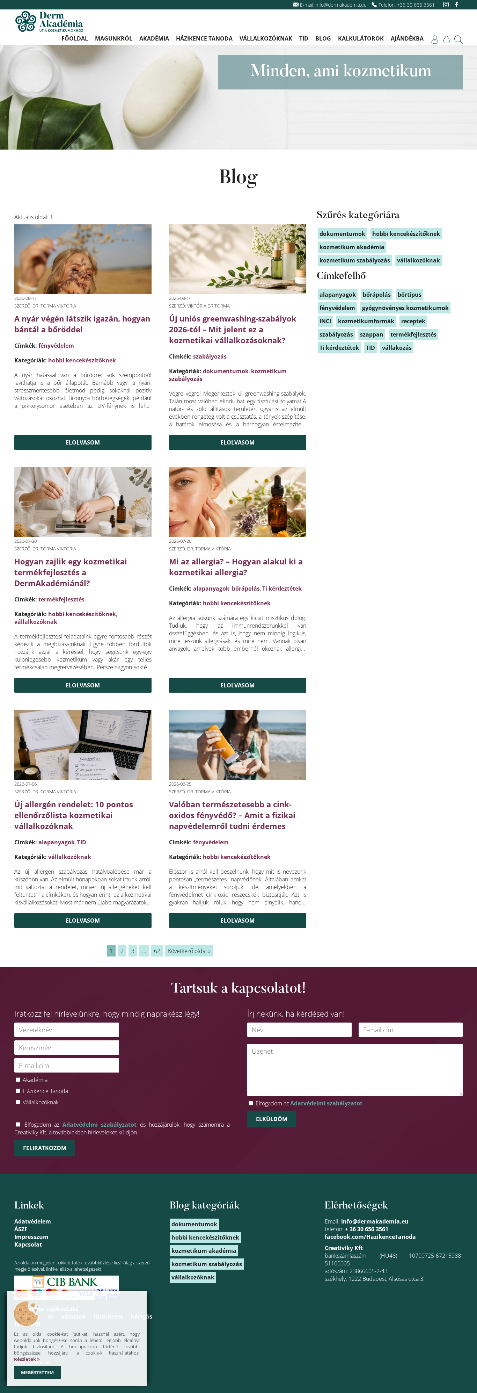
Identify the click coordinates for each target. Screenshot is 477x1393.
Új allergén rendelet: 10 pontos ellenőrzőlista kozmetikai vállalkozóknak (73, 815)
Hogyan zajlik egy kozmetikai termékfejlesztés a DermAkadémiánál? (70, 572)
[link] (435, 40)
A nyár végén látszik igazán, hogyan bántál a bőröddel (82, 324)
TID (303, 38)
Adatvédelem (32, 1221)
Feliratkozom (44, 1148)
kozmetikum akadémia (352, 247)
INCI (325, 321)
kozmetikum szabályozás (355, 260)
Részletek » (27, 1359)
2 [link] (122, 951)
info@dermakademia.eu (341, 4)
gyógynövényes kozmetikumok (405, 308)
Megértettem (37, 1372)
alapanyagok (211, 588)
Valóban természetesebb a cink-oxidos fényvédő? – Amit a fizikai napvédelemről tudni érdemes (232, 815)
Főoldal (74, 38)
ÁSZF (21, 1229)
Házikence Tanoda (204, 38)
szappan (371, 334)
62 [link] (157, 951)
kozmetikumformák (366, 321)
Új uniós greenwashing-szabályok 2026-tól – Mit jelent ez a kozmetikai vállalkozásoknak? (232, 329)
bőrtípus (409, 294)
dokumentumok (226, 371)
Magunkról (113, 38)
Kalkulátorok (361, 38)
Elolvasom (83, 442)
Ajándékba (407, 38)
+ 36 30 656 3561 (366, 1229)
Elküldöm (271, 1119)
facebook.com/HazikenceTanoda (370, 1237)
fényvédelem (56, 345)
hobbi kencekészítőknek (82, 360)
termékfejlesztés (61, 599)
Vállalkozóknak (266, 38)
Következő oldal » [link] (189, 951)
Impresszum (31, 1237)
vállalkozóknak (35, 622)
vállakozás (397, 348)
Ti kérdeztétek (282, 588)
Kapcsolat (28, 1244)
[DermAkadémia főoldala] (49, 22)
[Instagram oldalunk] (446, 4)
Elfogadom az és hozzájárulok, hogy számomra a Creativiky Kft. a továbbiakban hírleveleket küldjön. (122, 1128)
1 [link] (111, 951)
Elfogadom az (309, 1103)
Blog (323, 38)
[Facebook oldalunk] (456, 4)
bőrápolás (246, 588)
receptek (413, 321)
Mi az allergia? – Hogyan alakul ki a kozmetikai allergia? (236, 567)
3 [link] (132, 951)
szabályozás (210, 356)
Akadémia (154, 38)
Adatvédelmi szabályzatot (100, 1124)
